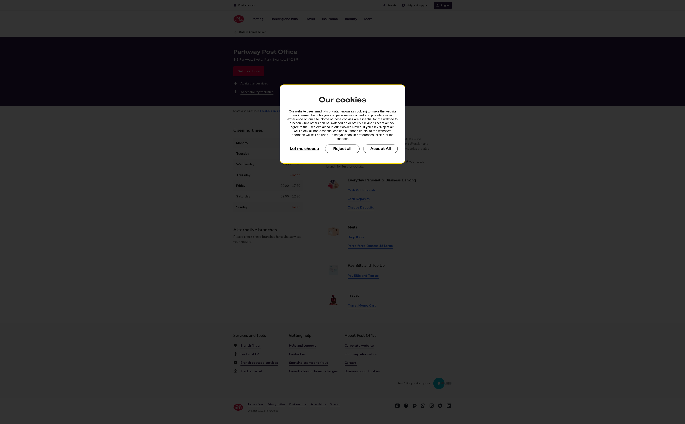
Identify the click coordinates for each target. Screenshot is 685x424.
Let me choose (304, 148)
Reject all (342, 148)
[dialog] (342, 124)
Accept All (380, 148)
